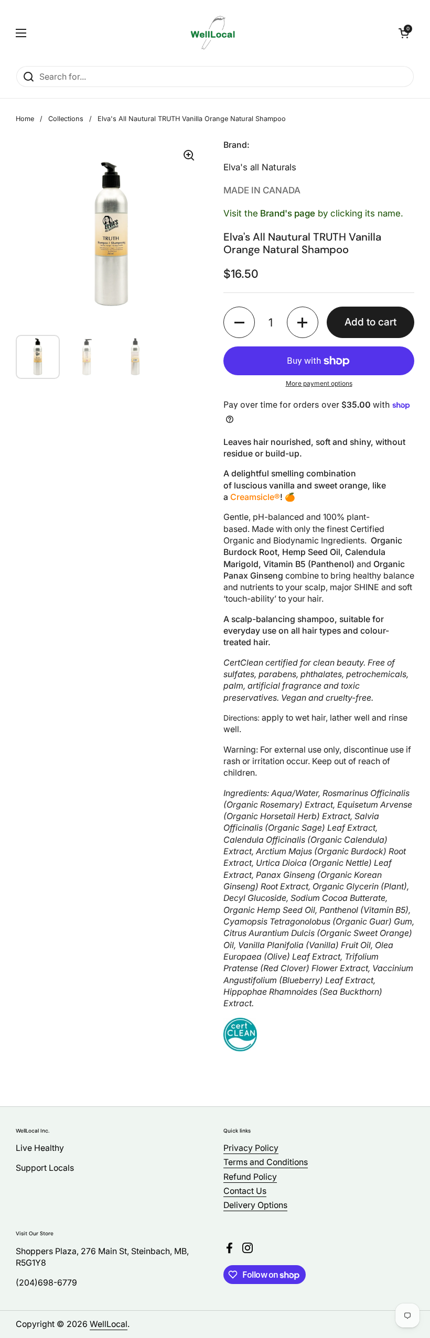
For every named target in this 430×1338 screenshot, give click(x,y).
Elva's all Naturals (259, 167)
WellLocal (108, 1324)
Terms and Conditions (265, 1162)
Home (25, 119)
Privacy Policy (250, 1148)
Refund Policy (250, 1177)
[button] (403, 33)
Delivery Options (255, 1205)
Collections (65, 119)
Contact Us (244, 1191)
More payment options (319, 383)
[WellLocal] (212, 32)
